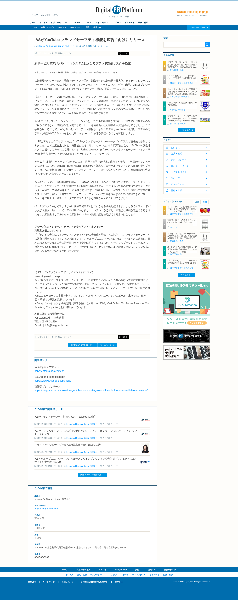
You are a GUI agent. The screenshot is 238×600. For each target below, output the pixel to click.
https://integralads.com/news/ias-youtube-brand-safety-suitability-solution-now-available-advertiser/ (90, 390)
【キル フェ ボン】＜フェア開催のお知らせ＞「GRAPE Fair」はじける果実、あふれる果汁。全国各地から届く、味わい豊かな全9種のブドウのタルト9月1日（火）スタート (182, 95)
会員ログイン (170, 570)
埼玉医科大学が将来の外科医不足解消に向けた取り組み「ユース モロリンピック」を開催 (182, 249)
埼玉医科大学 (176, 254)
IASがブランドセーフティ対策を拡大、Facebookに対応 (65, 416)
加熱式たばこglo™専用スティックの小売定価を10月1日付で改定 (182, 221)
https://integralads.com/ (46, 508)
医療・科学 (143, 22)
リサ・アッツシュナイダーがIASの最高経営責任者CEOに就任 (68, 444)
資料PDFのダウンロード (81, 345)
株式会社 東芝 (177, 70)
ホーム (33, 22)
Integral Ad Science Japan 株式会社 (55, 46)
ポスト (125, 53)
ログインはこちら (197, 27)
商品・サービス (48, 27)
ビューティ (129, 22)
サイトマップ (49, 582)
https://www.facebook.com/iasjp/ (52, 380)
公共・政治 (56, 22)
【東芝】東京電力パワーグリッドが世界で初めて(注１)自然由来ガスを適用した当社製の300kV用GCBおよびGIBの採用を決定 (182, 65)
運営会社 (119, 582)
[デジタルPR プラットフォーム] (119, 13)
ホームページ (106, 345)
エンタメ (88, 22)
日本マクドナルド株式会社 (181, 83)
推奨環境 (32, 582)
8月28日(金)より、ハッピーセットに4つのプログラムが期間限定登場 (182, 77)
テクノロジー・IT (72, 22)
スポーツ (117, 22)
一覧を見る (185, 130)
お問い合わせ (67, 582)
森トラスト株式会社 (178, 123)
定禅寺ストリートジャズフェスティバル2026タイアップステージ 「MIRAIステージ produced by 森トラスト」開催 (183, 119)
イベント (62, 27)
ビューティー (177, 184)
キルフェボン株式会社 (179, 96)
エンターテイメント (181, 166)
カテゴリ (33, 27)
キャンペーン (76, 27)
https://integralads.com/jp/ (49, 371)
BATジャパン (175, 227)
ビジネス (43, 22)
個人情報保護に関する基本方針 (94, 582)
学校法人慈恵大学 (178, 110)
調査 (88, 27)
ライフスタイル (102, 22)
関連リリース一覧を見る (91, 475)
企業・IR (97, 27)
